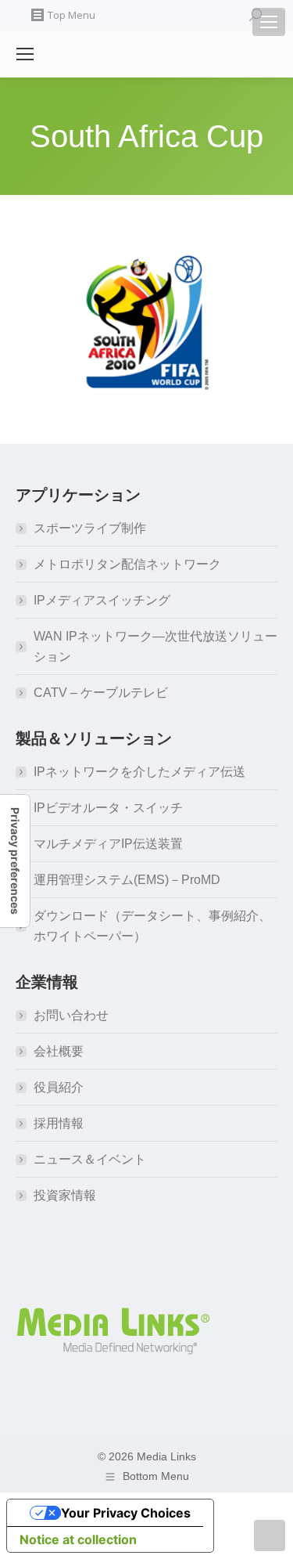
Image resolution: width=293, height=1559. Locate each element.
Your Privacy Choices (126, 1513)
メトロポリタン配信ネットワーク (127, 564)
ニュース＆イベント (90, 1159)
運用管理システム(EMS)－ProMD (127, 879)
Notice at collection (78, 1539)
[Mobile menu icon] (268, 22)
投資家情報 (65, 1195)
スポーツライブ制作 (90, 528)
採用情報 (59, 1123)
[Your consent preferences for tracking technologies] (15, 861)
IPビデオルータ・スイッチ (108, 807)
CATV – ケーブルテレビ (101, 692)
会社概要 (59, 1051)
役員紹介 (59, 1087)
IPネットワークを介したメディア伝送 (139, 771)
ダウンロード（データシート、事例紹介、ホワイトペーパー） (152, 926)
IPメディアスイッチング (102, 600)
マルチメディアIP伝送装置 (108, 843)
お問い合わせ (71, 1015)
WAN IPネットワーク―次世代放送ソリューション (155, 646)
